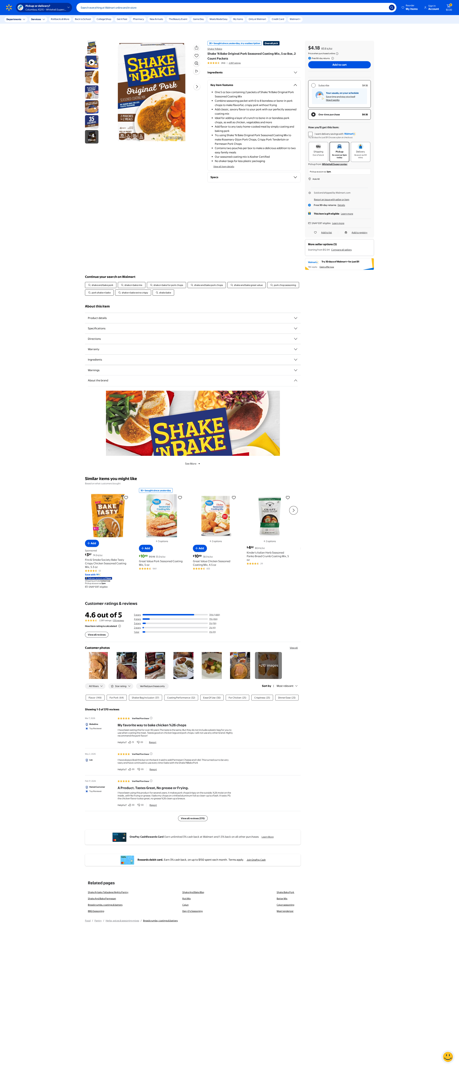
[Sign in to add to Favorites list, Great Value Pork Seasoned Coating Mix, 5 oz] (180, 497)
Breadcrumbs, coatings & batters (105, 904)
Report (152, 742)
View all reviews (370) (193, 818)
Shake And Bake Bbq (193, 892)
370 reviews (118, 620)
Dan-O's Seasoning (192, 911)
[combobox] (236, 7)
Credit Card (278, 19)
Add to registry (359, 232)
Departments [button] (13, 19)
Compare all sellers (341, 249)
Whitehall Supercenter (334, 164)
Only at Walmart (257, 19)
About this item (97, 306)
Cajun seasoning (285, 904)
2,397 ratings (235, 63)
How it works (332, 100)
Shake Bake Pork (285, 892)
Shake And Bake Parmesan (102, 898)
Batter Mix (282, 898)
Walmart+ (295, 19)
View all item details (223, 166)
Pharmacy (138, 19)
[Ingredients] (295, 72)
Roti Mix (186, 898)
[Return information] (332, 58)
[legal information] (337, 53)
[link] (268, 665)
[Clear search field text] (383, 7)
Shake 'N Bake (214, 48)
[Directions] (296, 339)
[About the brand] (296, 380)
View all (294, 647)
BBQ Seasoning (96, 911)
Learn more (347, 213)
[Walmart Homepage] (9, 7)
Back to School (83, 19)
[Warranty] (296, 349)
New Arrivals (156, 19)
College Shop (104, 19)
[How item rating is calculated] (119, 626)
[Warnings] (296, 370)
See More (190, 463)
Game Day (198, 19)
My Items (238, 19)
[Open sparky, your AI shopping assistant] (448, 1056)
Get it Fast (122, 19)
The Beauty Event (178, 19)
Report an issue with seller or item (331, 199)
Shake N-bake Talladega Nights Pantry (108, 892)
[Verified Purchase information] (151, 718)
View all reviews (97, 634)
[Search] (392, 7)
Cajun (185, 904)
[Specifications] (296, 328)
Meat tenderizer (285, 911)
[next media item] (197, 86)
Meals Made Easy (219, 19)
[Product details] (296, 318)
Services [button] (36, 19)
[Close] (66, 19)
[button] (409, 7)
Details (341, 205)
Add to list (326, 232)
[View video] (196, 71)
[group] (224, 63)
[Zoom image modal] (196, 63)
